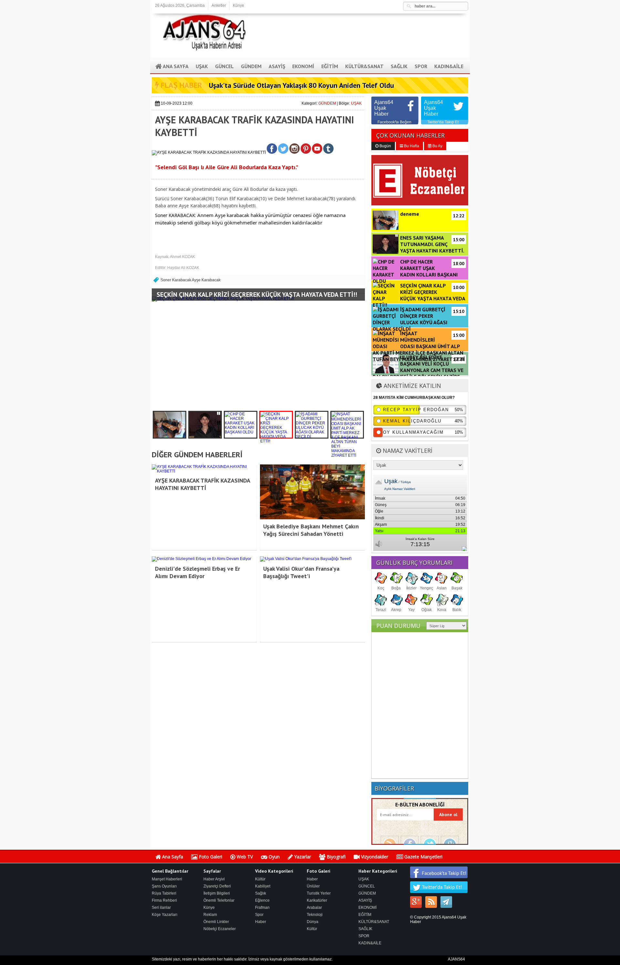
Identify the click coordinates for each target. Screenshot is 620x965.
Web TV (244, 857)
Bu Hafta (411, 146)
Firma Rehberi (164, 900)
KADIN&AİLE (369, 943)
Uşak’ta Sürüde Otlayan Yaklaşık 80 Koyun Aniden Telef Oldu (301, 85)
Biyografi (336, 857)
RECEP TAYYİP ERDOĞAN (416, 409)
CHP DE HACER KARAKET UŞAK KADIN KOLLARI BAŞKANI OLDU (418, 271)
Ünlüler (313, 886)
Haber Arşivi (214, 879)
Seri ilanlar (161, 907)
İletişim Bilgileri (216, 893)
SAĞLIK (365, 929)
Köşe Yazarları (164, 914)
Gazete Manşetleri (422, 857)
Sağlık (260, 893)
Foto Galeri (210, 857)
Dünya (312, 921)
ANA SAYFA (175, 66)
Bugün (384, 146)
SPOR (363, 936)
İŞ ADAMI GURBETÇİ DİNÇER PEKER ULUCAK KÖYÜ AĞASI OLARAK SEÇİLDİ (418, 319)
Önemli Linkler (216, 921)
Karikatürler (317, 900)
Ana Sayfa (172, 857)
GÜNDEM (327, 103)
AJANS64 (456, 959)
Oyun (273, 857)
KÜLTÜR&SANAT (373, 921)
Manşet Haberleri (167, 879)
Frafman (262, 907)
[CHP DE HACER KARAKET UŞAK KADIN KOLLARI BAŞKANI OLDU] (240, 425)
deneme (432, 214)
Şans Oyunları (164, 886)
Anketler (219, 5)
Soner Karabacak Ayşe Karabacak (190, 280)
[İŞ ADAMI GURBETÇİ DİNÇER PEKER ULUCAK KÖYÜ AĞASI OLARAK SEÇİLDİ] (311, 425)
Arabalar (314, 907)
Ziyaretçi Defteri (217, 886)
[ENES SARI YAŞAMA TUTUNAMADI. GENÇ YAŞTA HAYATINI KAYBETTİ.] (205, 425)
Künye (238, 5)
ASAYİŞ (365, 900)
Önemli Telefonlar (218, 900)
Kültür (260, 879)
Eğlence (262, 900)
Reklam (210, 914)
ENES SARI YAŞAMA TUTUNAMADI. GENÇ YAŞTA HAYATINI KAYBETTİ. (432, 244)
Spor (259, 914)
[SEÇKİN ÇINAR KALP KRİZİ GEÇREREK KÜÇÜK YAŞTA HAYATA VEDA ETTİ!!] (276, 425)
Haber (260, 921)
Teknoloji (315, 914)
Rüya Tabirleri (164, 893)
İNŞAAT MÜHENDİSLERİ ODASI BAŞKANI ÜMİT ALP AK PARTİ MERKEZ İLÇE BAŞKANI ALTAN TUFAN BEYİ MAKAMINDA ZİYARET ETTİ (419, 346)
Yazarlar (302, 857)
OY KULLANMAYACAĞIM (413, 432)
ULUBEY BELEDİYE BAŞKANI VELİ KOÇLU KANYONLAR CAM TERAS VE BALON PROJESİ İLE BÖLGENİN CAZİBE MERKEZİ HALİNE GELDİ (418, 370)
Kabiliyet (262, 886)
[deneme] (169, 425)
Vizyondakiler (374, 857)
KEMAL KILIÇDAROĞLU (412, 421)
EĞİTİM (364, 914)
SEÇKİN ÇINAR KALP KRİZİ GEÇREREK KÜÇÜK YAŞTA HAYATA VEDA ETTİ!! (257, 294)
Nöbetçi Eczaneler (219, 929)
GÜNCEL (366, 886)
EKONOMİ (367, 907)
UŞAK (356, 103)
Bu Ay (436, 146)
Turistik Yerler (319, 893)
